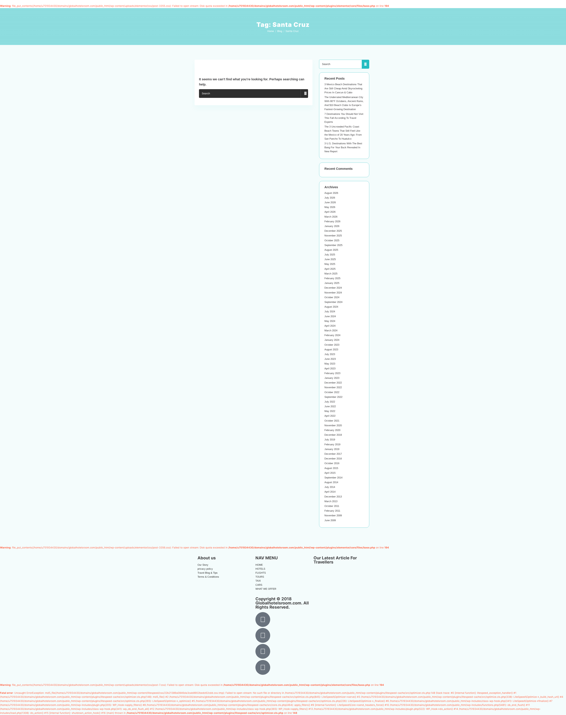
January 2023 (331, 378)
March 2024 (330, 330)
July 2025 (329, 254)
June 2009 (330, 520)
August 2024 (331, 306)
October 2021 (331, 420)
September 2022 (333, 397)
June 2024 (330, 316)
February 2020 (332, 430)
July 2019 (329, 439)
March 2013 (330, 501)
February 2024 (332, 335)
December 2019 (333, 434)
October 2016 (331, 463)
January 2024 (331, 340)
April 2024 (329, 325)
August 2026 (331, 193)
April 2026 (329, 211)
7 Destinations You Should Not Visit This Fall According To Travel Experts (343, 118)
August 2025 (331, 250)
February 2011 (332, 510)
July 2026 (329, 197)
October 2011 (331, 506)
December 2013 (333, 496)
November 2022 (333, 387)
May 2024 (329, 321)
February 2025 (332, 278)
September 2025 (333, 245)
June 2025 (330, 259)
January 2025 (331, 283)
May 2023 (329, 363)
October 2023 (331, 344)
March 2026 (330, 216)
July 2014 (329, 487)
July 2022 (329, 401)
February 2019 (332, 444)
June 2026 (330, 202)
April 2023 (329, 368)
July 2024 (329, 311)
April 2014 (329, 491)
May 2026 (329, 207)
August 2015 (331, 468)
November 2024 (333, 292)
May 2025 (329, 264)
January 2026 (331, 226)
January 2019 (331, 449)
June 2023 (330, 359)
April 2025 (329, 269)
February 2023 (332, 373)
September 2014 (333, 477)
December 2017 (333, 453)
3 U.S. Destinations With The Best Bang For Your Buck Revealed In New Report (343, 147)
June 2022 (330, 406)
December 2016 (333, 458)
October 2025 (331, 240)
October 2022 (331, 392)
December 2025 (333, 230)
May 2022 (329, 411)
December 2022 (333, 382)
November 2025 (333, 235)
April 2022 (329, 415)
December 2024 (333, 287)
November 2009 (333, 515)
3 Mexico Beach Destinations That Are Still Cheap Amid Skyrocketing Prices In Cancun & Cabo (343, 88)
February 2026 (332, 221)
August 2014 (331, 482)
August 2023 (331, 349)
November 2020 (333, 425)
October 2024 (331, 297)
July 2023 (329, 354)
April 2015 (329, 473)
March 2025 (330, 273)
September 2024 (333, 302)
